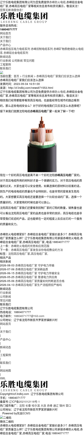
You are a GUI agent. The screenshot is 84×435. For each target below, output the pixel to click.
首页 (16, 76)
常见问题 (28, 60)
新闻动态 (5, 56)
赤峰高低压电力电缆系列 (15, 49)
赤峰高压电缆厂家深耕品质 (31, 269)
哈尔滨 (36, 405)
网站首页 (5, 33)
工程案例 (5, 64)
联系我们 (5, 68)
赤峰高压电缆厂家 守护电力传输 (34, 265)
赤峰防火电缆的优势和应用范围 (30, 246)
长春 (28, 405)
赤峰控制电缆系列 (42, 49)
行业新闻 (5, 60)
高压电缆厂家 (39, 253)
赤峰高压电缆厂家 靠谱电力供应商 (35, 277)
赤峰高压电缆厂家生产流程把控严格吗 (38, 285)
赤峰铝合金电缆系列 (16, 53)
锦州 (62, 405)
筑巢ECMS (23, 413)
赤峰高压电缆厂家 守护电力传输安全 (37, 273)
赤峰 (49, 405)
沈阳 (22, 405)
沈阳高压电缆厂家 (19, 253)
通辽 (56, 405)
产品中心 (5, 45)
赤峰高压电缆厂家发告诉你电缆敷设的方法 (37, 250)
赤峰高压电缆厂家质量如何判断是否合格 (39, 281)
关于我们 (5, 37)
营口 (68, 405)
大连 (43, 405)
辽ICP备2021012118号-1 (24, 401)
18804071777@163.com (29, 316)
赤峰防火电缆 (57, 2)
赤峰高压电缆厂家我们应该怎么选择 (58, 76)
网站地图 (5, 370)
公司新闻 (17, 60)
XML (3, 378)
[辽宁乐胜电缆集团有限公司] (24, 17)
